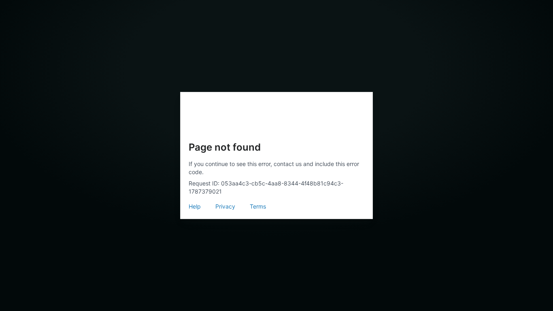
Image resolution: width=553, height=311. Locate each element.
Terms (258, 206)
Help (195, 206)
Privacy (225, 206)
